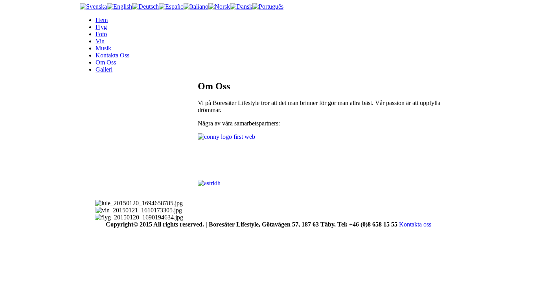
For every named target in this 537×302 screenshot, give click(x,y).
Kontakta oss (415, 224)
